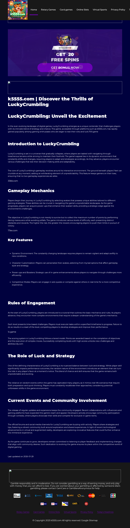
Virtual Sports (100, 10)
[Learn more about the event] (65, 87)
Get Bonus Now (65, 67)
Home (34, 10)
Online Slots (83, 10)
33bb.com (13, 181)
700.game (93, 132)
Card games (66, 10)
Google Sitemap (89, 520)
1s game (12, 332)
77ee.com (13, 230)
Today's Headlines (105, 512)
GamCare (61, 488)
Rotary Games (48, 10)
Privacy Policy (118, 10)
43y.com (19, 344)
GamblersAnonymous (80, 488)
